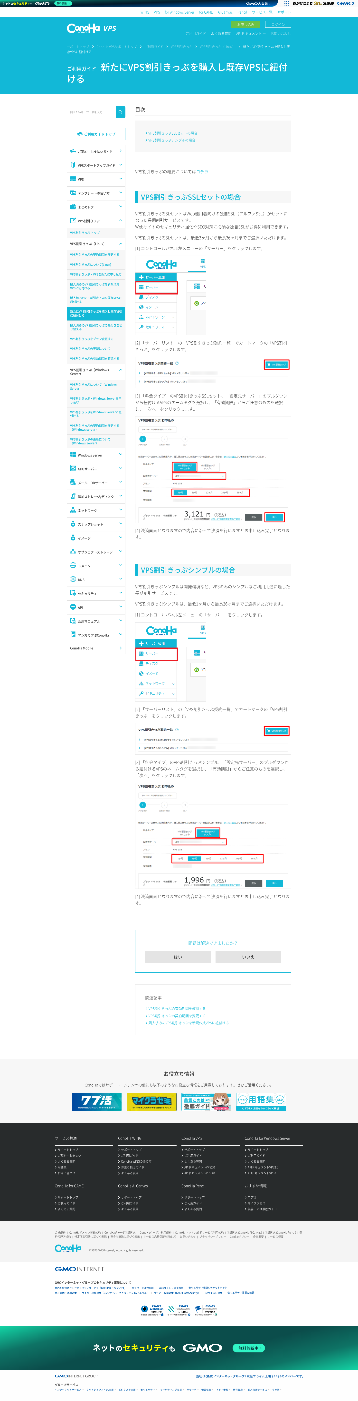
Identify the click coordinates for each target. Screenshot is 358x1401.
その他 (275, 1389)
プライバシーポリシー (212, 1237)
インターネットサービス (68, 1389)
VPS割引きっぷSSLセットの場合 (173, 132)
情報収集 (206, 1389)
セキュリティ (148, 1389)
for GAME (206, 11)
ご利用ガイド (196, 33)
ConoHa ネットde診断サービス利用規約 (199, 1232)
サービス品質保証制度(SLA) (159, 1237)
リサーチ (192, 1389)
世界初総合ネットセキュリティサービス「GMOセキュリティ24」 (91, 1288)
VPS (157, 11)
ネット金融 (222, 1389)
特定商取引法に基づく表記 (91, 1237)
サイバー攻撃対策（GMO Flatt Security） (177, 1293)
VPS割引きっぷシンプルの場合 (171, 140)
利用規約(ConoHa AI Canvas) (244, 1232)
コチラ (202, 171)
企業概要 (258, 1237)
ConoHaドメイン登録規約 (85, 1232)
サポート (284, 11)
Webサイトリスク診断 (171, 1288)
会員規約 (60, 1232)
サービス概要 (275, 1237)
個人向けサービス (257, 1389)
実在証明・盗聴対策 (66, 1293)
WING (145, 11)
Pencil (242, 11)
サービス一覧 (262, 11)
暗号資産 (238, 1389)
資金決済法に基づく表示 (125, 1237)
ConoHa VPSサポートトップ (117, 46)
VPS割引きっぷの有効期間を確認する (177, 1008)
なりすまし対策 (213, 1293)
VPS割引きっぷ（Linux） (218, 46)
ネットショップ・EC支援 (100, 1389)
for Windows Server (179, 11)
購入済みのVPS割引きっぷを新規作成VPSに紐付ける (189, 1022)
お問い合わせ (281, 33)
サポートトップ (78, 46)
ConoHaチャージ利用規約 (120, 1232)
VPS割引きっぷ (181, 46)
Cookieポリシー (239, 1237)
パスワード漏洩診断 (143, 1288)
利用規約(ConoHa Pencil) (280, 1232)
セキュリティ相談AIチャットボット (207, 1287)
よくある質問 (221, 33)
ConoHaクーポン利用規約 (155, 1232)
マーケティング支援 (171, 1389)
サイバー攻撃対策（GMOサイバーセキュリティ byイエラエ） (115, 1293)
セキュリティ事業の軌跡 (240, 1292)
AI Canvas (225, 11)
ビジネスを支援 (127, 1389)
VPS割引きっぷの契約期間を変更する (177, 1015)
